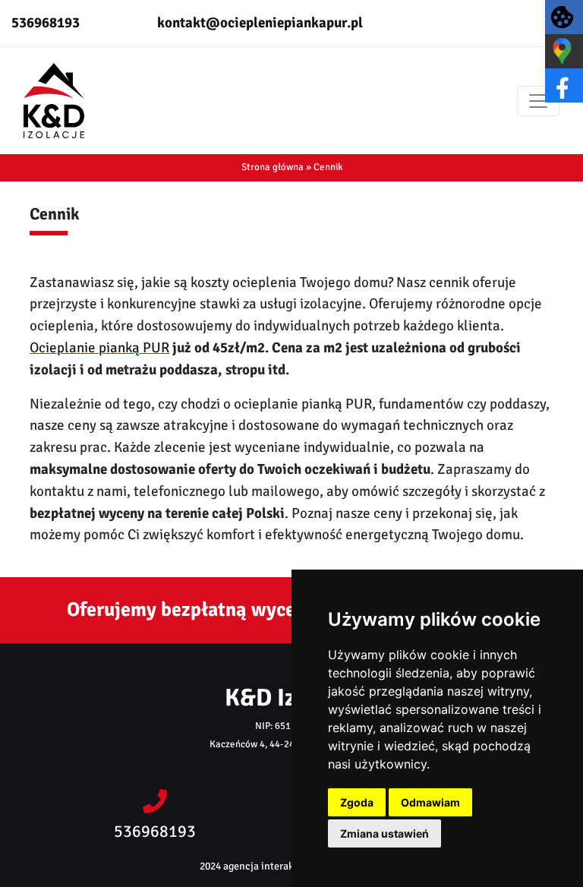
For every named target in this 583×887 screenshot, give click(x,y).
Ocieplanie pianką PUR (99, 348)
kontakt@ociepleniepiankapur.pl (260, 23)
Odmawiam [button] (430, 802)
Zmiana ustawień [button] (384, 833)
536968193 (45, 23)
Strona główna (272, 167)
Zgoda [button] (356, 802)
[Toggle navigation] (538, 101)
